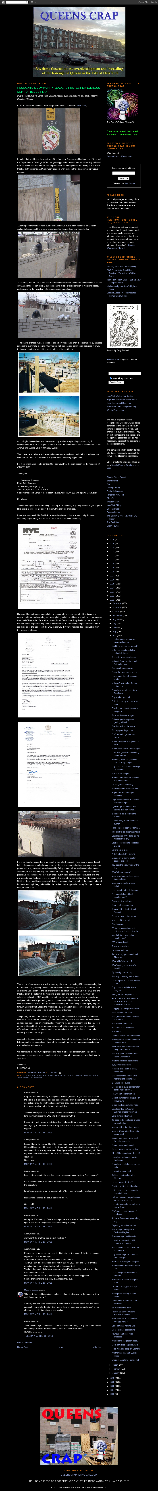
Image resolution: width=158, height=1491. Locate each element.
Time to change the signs (123, 715)
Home (60, 1347)
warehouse (36, 1077)
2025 (112, 543)
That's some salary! (120, 946)
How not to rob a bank (121, 1171)
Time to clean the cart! (122, 1012)
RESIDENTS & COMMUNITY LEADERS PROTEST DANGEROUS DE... (125, 1001)
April (114, 635)
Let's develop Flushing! (122, 1116)
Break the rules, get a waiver (124, 672)
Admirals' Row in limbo (122, 901)
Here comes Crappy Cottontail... (126, 828)
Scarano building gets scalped (125, 1261)
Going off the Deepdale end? (124, 994)
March (115, 1365)
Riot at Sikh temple (120, 773)
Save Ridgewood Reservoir (119, 403)
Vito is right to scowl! (121, 920)
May (114, 631)
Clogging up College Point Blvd (125, 1008)
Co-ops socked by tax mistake (125, 1149)
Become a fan (113, 360)
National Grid (91, 1075)
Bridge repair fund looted (122, 1145)
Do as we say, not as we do (124, 916)
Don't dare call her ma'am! (123, 1326)
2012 (112, 596)
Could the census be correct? (125, 646)
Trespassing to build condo (124, 1236)
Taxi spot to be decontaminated (126, 832)
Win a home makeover (122, 1023)
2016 (112, 580)
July (114, 623)
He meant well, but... (121, 950)
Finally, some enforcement (123, 1094)
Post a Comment (24, 1342)
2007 (112, 1390)
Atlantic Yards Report (116, 477)
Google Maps (117, 465)
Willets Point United (115, 410)
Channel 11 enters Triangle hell (125, 1360)
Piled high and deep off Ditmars (126, 1349)
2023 (112, 551)
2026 (112, 539)
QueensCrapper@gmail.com (119, 156)
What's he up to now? (121, 872)
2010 (112, 1378)
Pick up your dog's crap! (122, 730)
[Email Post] (59, 1072)
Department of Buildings (60, 1075)
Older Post (97, 1347)
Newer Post (22, 1347)
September (117, 615)
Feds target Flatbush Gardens (125, 890)
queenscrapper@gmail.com (79, 1475)
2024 (112, 547)
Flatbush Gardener (115, 491)
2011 (112, 600)
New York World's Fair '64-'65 (120, 396)
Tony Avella (23, 1077)
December (117, 603)
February (116, 1369)
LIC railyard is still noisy (122, 784)
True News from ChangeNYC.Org (121, 406)
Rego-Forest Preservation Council (122, 399)
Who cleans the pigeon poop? (125, 1341)
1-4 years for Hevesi (121, 1083)
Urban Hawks (113, 526)
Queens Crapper (37, 1072)
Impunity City (113, 502)
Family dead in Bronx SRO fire (125, 788)
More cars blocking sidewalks (125, 1345)
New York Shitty (114, 505)
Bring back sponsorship (122, 905)
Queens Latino (113, 512)
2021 (112, 560)
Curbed (110, 484)
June (114, 627)
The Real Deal (113, 522)
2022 (112, 556)
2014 (112, 588)
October (116, 611)
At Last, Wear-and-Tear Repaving (121, 267)
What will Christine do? (122, 961)
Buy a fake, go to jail (121, 697)
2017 (112, 576)
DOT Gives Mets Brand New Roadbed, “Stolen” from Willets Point (121, 273)
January (116, 1373)
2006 (112, 1394)
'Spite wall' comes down (122, 668)
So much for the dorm (121, 1308)
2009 (112, 1382)
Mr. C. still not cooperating (123, 1330)
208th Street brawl (120, 942)
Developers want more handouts (126, 1035)
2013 (112, 592)
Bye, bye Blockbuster (121, 1065)
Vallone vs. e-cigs (120, 850)
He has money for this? (122, 1182)
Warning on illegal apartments (125, 1061)
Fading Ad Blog (113, 488)
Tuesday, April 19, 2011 (38, 1336)
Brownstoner (112, 481)
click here (81, 105)
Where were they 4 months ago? (126, 748)
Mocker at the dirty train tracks (125, 1127)
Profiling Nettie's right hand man (126, 1186)
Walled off (116, 1031)
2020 (112, 564)
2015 (112, 584)
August (115, 619)
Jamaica (79, 1075)
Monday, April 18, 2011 (38, 1133)
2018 (112, 572)
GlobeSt (110, 498)
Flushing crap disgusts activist (125, 976)
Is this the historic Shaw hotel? (125, 1105)
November (117, 607)
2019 (112, 568)
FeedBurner (130, 183)
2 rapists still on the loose (123, 726)
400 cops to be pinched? (123, 1027)
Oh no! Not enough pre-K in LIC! (126, 1153)
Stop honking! (118, 924)
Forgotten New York (115, 495)
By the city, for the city (122, 972)
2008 (112, 1386)
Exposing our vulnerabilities (124, 1225)
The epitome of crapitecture (124, 657)
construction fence (36, 1075)
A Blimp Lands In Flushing (123, 854)
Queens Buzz (113, 509)
